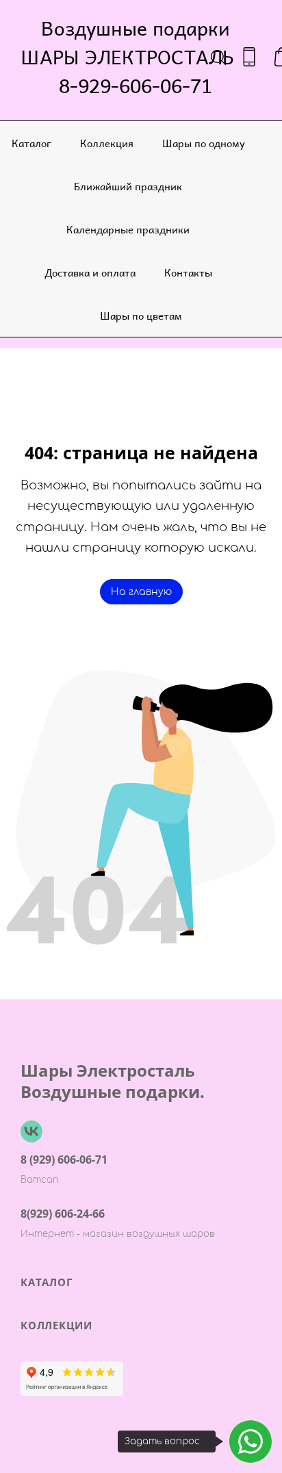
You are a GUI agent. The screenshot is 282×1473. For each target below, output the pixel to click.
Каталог (31, 143)
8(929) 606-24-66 (63, 1213)
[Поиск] (218, 57)
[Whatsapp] (250, 1441)
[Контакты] (249, 56)
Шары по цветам (141, 315)
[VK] (31, 1131)
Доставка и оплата (90, 272)
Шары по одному (203, 143)
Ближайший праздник (128, 186)
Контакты (188, 272)
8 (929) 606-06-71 (64, 1159)
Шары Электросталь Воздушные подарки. (113, 1081)
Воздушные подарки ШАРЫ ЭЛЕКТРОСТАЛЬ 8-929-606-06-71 (136, 57)
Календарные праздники (128, 229)
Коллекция (106, 143)
